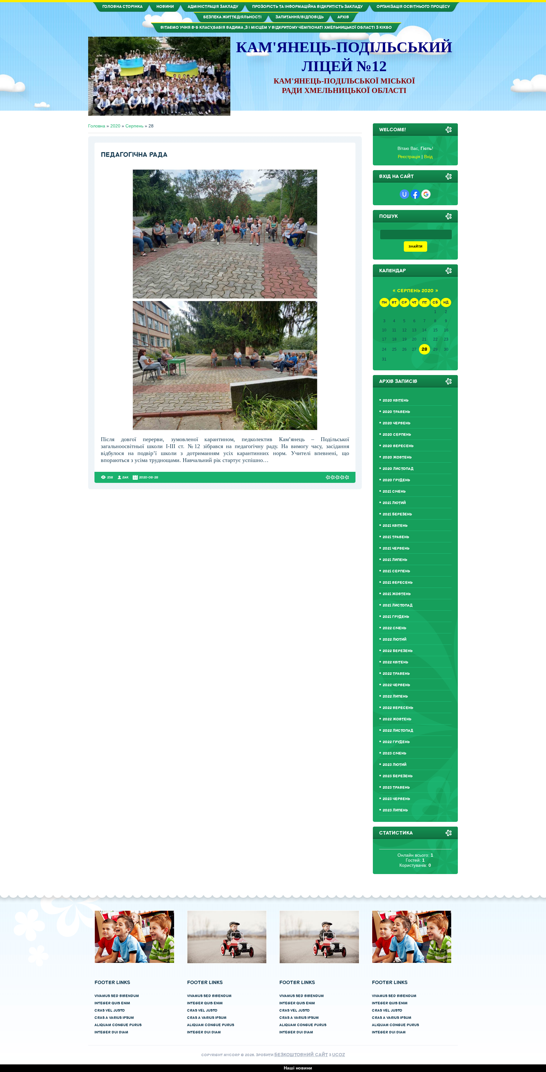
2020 (115, 125)
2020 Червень (396, 423)
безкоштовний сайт (301, 1055)
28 (424, 349)
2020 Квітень (396, 400)
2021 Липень (395, 560)
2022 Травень (396, 673)
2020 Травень (396, 412)
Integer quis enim (112, 1003)
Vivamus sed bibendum (116, 996)
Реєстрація (409, 156)
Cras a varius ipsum (114, 1017)
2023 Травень (396, 787)
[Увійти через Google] (426, 194)
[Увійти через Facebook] (415, 194)
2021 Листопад (398, 605)
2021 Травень (396, 537)
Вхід (428, 156)
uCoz (338, 1055)
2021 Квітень (395, 525)
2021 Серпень (396, 571)
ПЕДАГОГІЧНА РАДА (134, 155)
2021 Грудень (396, 616)
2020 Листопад (398, 468)
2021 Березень (397, 514)
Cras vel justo (109, 1010)
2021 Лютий (394, 503)
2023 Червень (396, 799)
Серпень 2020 (415, 291)
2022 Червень (396, 685)
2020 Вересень (398, 446)
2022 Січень (394, 628)
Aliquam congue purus (118, 1025)
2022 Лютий (394, 639)
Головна (96, 125)
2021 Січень (394, 491)
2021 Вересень (398, 582)
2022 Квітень (395, 662)
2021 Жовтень (397, 594)
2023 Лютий (394, 764)
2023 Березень (398, 776)
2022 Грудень (396, 742)
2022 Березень (398, 651)
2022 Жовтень (397, 719)
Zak (125, 477)
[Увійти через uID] (404, 194)
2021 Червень (396, 548)
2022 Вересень (398, 707)
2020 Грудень (396, 480)
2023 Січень (394, 753)
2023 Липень (395, 810)
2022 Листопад (398, 730)
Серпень (134, 125)
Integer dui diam (111, 1032)
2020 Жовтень (397, 457)
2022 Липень (395, 696)
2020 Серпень (397, 434)
